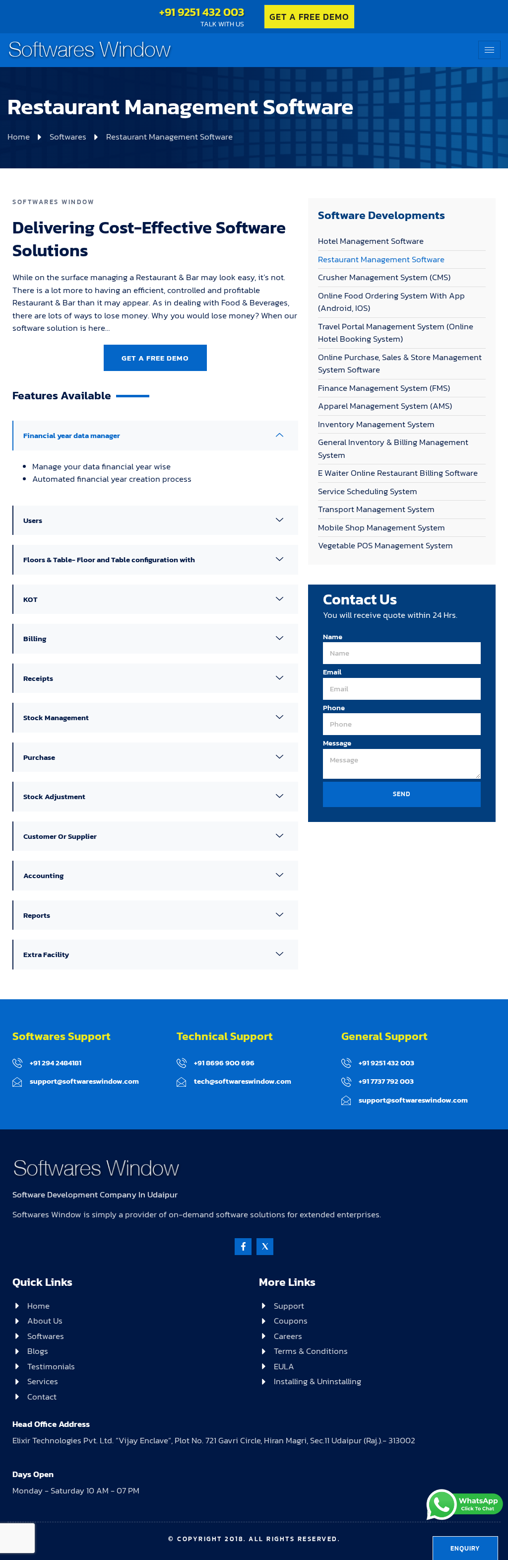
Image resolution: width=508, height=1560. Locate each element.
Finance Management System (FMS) (384, 387)
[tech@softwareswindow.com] (182, 1082)
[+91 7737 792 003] (346, 1082)
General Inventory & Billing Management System (393, 448)
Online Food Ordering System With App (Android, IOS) (391, 302)
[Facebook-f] (243, 1246)
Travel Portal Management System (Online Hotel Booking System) (395, 333)
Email (332, 672)
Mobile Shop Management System (381, 527)
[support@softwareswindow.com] (17, 1082)
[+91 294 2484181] (17, 1063)
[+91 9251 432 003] (346, 1063)
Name (332, 636)
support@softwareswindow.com (84, 1081)
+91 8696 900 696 (224, 1062)
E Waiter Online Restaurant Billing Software (398, 472)
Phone (334, 707)
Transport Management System (376, 509)
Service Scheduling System (367, 491)
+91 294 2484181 (55, 1062)
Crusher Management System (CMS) (384, 277)
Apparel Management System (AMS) (385, 405)
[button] (155, 435)
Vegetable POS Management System (385, 545)
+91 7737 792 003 (386, 1081)
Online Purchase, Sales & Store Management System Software (400, 363)
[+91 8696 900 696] (182, 1063)
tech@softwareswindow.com (242, 1081)
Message (337, 743)
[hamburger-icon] (489, 50)
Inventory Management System (376, 424)
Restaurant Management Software (381, 259)
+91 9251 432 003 (201, 11)
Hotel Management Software (371, 240)
